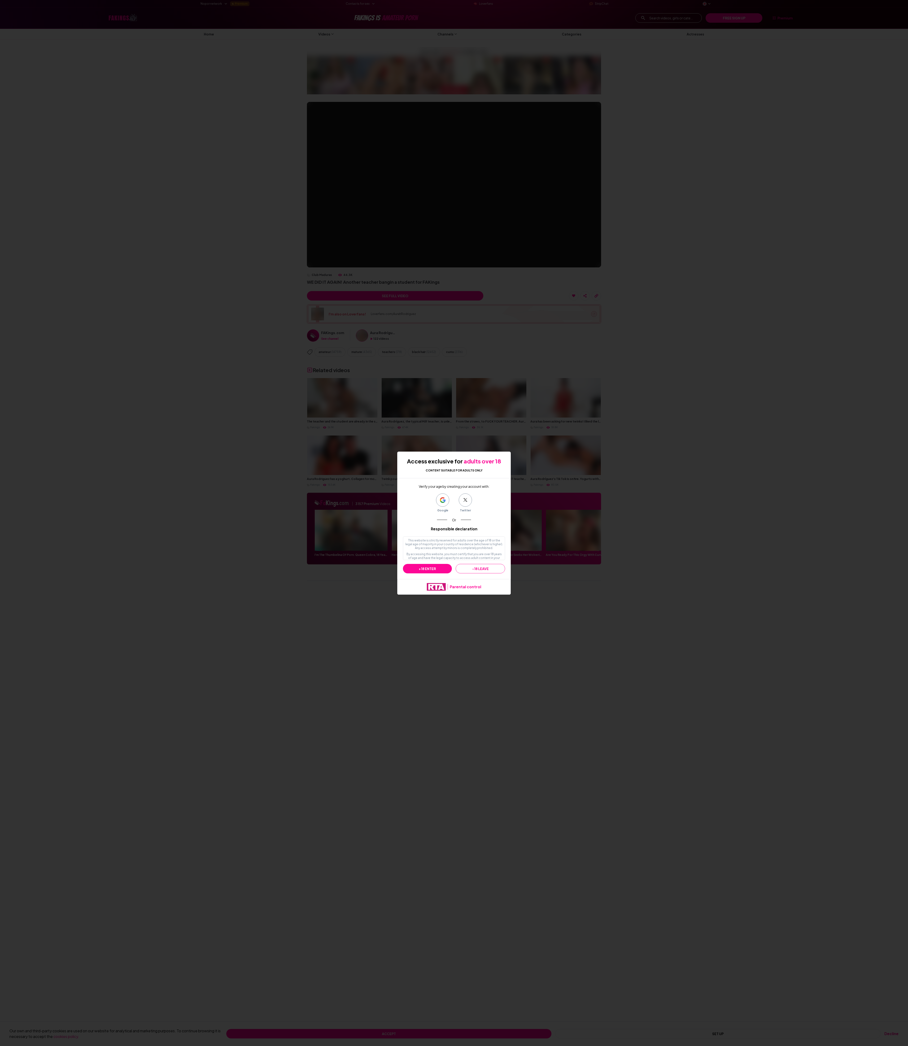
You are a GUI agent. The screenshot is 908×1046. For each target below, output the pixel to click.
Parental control (465, 586)
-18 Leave (480, 569)
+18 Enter (427, 569)
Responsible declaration (454, 528)
